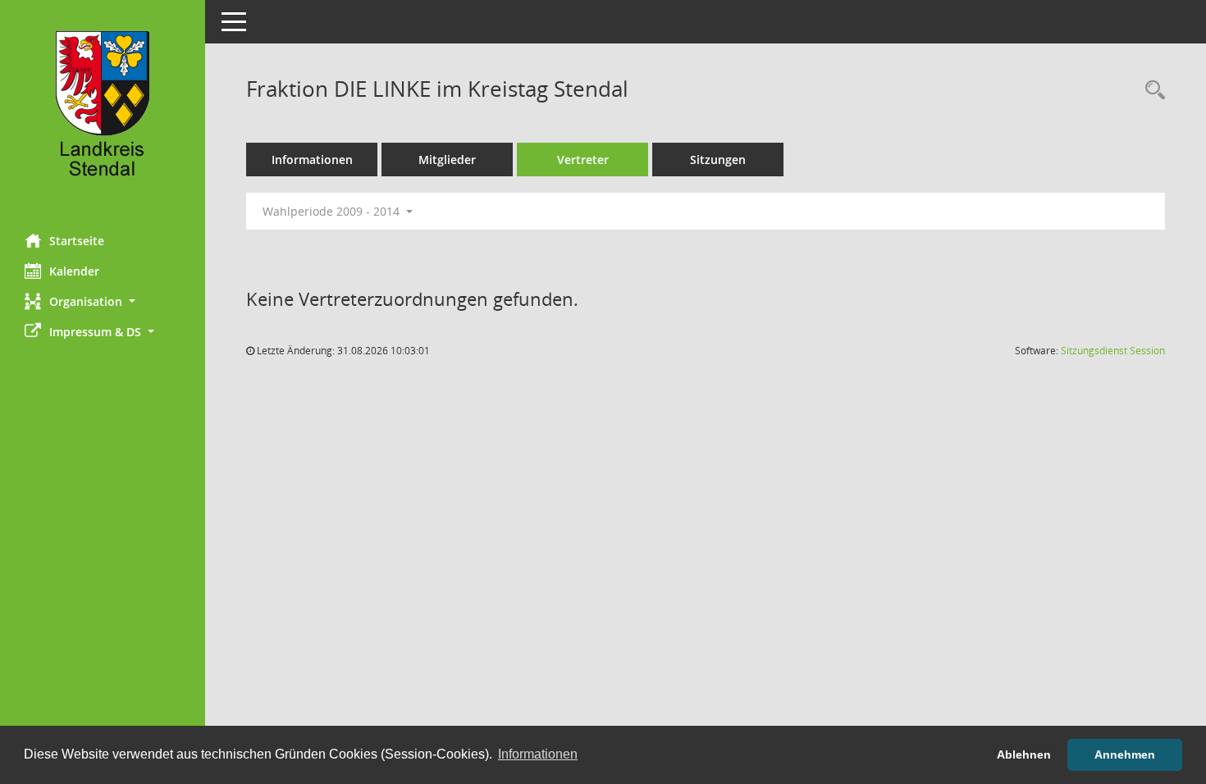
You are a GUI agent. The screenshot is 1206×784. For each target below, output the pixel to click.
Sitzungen (718, 159)
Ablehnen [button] (1024, 754)
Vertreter (583, 159)
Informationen (312, 159)
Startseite (76, 240)
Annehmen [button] (1124, 754)
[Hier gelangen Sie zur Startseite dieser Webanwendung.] (102, 111)
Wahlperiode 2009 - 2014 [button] (333, 211)
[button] (102, 301)
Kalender (74, 271)
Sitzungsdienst (1113, 351)
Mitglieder (447, 159)
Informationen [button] (538, 754)
